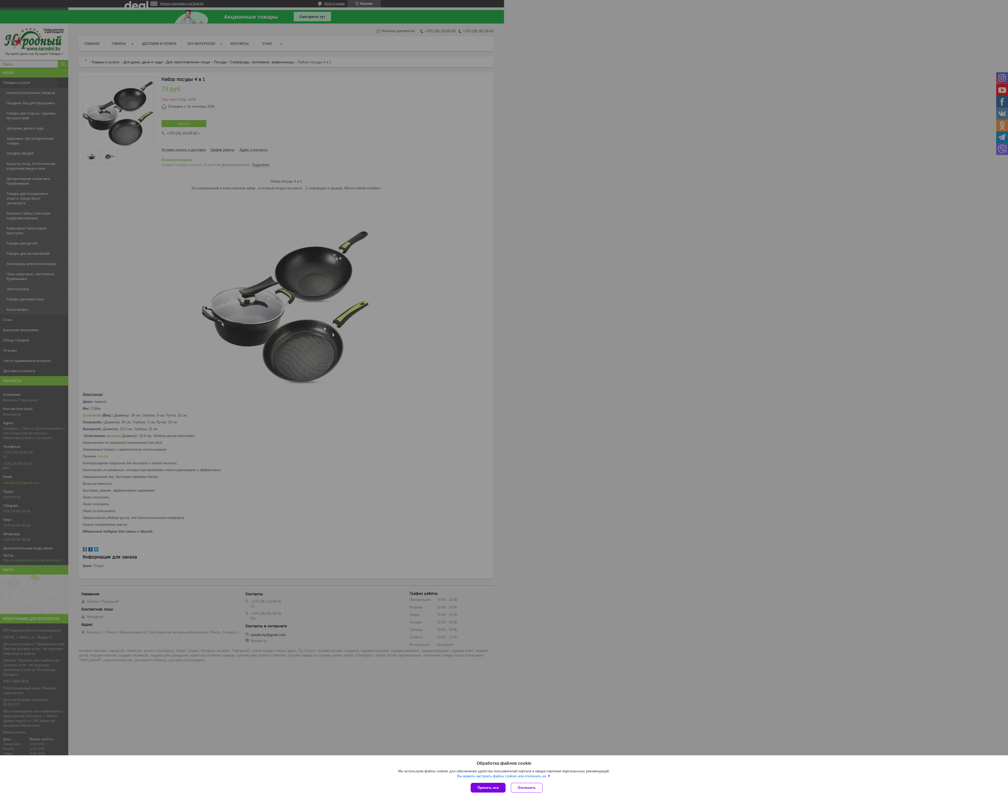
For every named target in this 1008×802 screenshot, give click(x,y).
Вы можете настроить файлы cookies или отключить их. (502, 776)
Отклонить (527, 788)
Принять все (488, 788)
